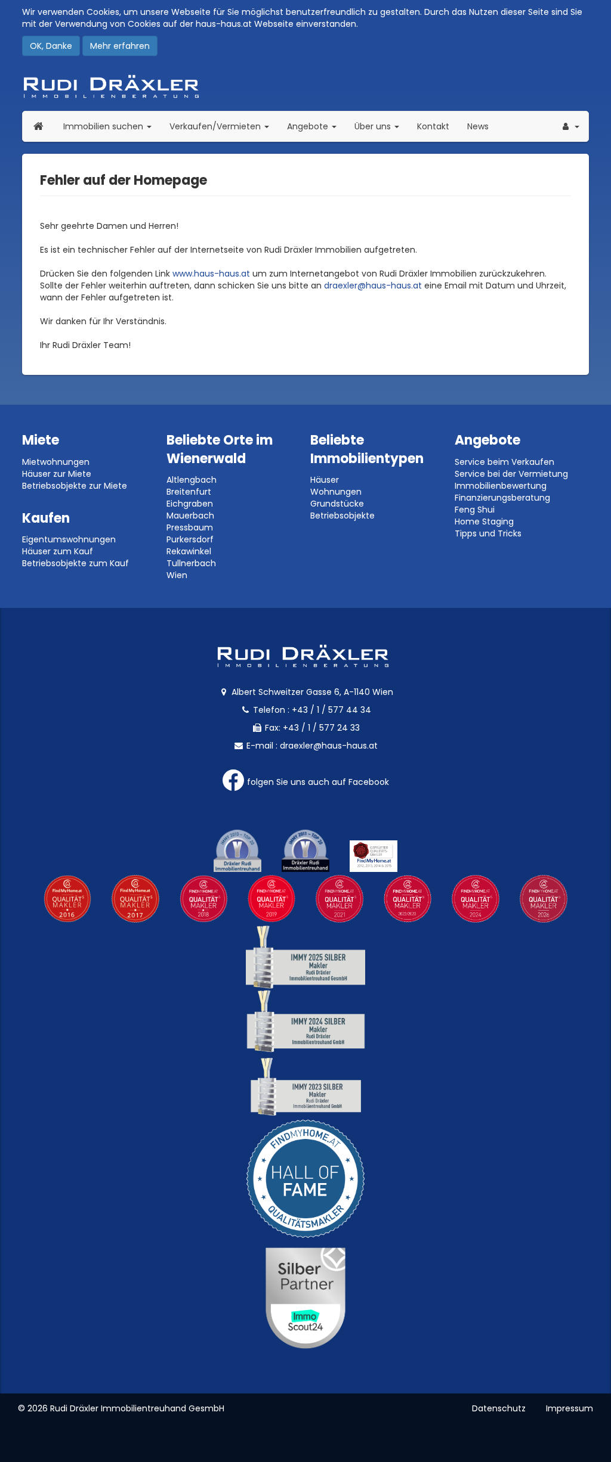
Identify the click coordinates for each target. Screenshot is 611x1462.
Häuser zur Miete (56, 474)
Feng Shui (475, 510)
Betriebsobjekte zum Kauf (75, 563)
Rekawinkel (188, 551)
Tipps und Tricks (488, 533)
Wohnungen (336, 492)
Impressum (569, 1408)
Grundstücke (337, 504)
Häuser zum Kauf (57, 551)
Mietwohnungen (56, 462)
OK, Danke (51, 46)
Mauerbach (190, 516)
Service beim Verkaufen (504, 462)
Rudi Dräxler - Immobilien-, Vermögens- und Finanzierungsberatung (305, 86)
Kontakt (433, 126)
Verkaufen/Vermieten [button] (223, 126)
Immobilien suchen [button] (112, 126)
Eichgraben (189, 504)
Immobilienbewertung (501, 486)
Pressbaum (189, 527)
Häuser (324, 480)
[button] (569, 126)
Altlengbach (191, 480)
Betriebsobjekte (342, 516)
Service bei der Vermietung (511, 474)
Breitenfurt (188, 492)
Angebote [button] (309, 126)
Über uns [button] (381, 126)
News (478, 126)
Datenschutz (499, 1408)
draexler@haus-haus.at (373, 285)
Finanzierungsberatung (502, 498)
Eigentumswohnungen (69, 539)
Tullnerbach (191, 563)
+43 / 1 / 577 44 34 (331, 710)
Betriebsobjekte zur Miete (74, 486)
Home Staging (484, 521)
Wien (176, 575)
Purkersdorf (190, 539)
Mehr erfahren (120, 46)
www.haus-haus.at (211, 274)
